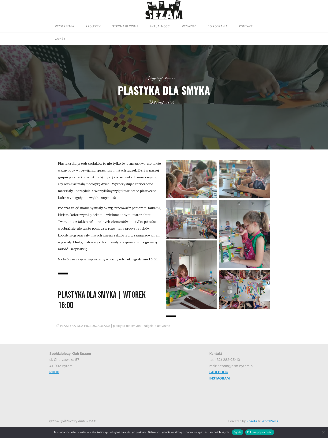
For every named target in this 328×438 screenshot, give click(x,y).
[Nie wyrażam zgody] (323, 432)
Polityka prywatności (259, 432)
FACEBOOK (218, 372)
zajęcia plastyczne (157, 326)
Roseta (251, 421)
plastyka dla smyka (127, 326)
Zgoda (237, 432)
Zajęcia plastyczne (161, 78)
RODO (54, 372)
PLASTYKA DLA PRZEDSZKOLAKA (85, 326)
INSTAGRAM (219, 378)
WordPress (270, 421)
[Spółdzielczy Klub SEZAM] (164, 9)
